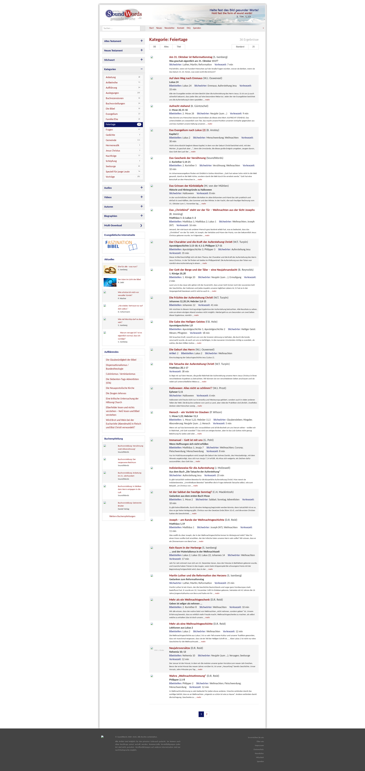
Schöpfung (123, 161)
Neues (159, 28)
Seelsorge (123, 166)
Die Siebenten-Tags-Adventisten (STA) (122, 381)
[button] (261, 28)
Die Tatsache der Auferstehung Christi (199, 364)
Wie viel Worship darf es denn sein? (130, 322)
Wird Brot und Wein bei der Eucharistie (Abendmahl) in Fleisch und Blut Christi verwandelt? (123, 424)
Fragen (123, 129)
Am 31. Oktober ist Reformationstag (198, 57)
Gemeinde (123, 140)
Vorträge (123, 177)
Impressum (259, 745)
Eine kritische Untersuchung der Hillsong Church (122, 400)
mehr (207, 100)
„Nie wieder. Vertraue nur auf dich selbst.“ (130, 309)
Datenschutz (259, 749)
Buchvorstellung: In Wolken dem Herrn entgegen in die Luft (129, 491)
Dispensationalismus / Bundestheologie (117, 367)
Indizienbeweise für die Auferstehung (199, 468)
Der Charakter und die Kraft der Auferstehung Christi (208, 242)
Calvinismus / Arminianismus (120, 374)
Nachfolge (123, 156)
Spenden (197, 28)
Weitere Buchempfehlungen (122, 516)
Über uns (260, 741)
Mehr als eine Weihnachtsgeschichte (197, 624)
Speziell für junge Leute (123, 171)
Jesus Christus (123, 150)
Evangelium (123, 114)
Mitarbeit (260, 757)
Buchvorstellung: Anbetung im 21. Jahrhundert (129, 476)
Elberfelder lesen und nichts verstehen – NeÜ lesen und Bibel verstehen (122, 411)
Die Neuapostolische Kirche (120, 388)
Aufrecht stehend (188, 106)
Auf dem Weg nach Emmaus (195, 78)
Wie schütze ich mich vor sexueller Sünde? (128, 295)
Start (151, 28)
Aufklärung (123, 88)
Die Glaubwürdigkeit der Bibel (121, 360)
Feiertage (123, 124)
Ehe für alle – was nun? (127, 268)
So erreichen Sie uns (256, 737)
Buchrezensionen (123, 98)
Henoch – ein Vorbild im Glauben (195, 412)
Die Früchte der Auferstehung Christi (198, 297)
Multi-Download (113, 225)
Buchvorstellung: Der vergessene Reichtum (127, 462)
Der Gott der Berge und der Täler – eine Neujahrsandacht (211, 270)
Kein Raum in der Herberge (193, 547)
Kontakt (180, 28)
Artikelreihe (123, 82)
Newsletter (170, 28)
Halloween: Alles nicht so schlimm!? (197, 388)
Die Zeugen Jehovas (116, 393)
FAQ (188, 28)
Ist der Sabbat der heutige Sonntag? (201, 492)
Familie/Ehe (123, 119)
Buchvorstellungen (123, 103)
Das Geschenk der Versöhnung (196, 158)
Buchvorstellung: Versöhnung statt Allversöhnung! (130, 449)
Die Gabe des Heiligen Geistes (193, 321)
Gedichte (123, 135)
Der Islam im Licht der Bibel (129, 281)
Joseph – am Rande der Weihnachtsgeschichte (203, 520)
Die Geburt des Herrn (191, 349)
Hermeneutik (123, 145)
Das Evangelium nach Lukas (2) (194, 130)
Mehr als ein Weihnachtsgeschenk (196, 599)
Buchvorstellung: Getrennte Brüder (129, 506)
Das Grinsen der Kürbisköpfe (199, 186)
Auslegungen (123, 93)
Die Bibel (123, 108)
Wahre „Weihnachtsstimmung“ (194, 676)
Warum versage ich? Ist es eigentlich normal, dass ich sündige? (130, 337)
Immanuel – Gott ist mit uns (191, 440)
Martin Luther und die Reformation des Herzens (205, 575)
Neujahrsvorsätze (186, 648)
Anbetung (123, 77)
